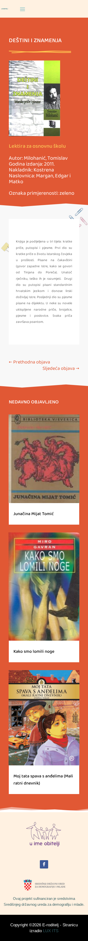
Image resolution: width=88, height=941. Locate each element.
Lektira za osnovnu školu (37, 146)
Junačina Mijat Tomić (33, 513)
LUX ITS (50, 931)
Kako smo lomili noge (33, 651)
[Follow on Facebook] (44, 864)
